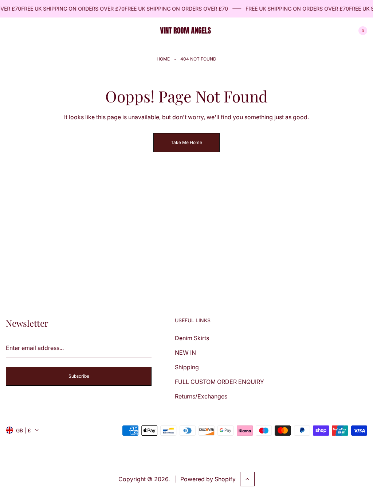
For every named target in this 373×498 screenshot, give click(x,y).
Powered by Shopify (208, 479)
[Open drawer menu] (10, 31)
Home (163, 59)
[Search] (28, 31)
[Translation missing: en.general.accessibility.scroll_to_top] (247, 479)
